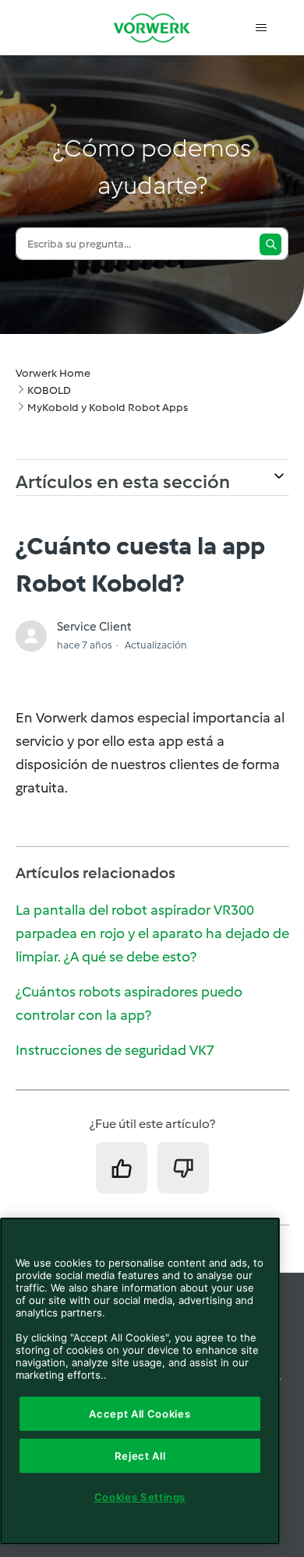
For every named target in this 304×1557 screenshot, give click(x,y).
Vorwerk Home (53, 373)
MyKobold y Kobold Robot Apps (107, 407)
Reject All (140, 1456)
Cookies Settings (140, 1497)
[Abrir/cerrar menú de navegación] (261, 28)
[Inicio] (152, 27)
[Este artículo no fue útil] (183, 1167)
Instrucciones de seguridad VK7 (115, 1050)
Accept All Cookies (139, 1414)
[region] (140, 1381)
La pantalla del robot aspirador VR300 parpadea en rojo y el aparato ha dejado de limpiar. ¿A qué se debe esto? (152, 933)
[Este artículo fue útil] (121, 1167)
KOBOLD (49, 390)
